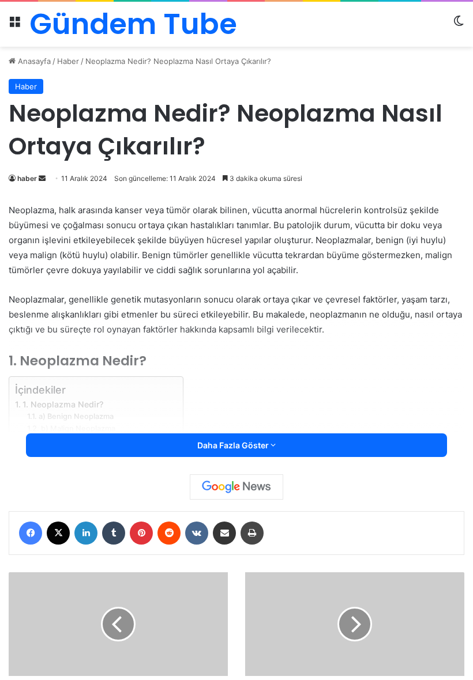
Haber (68, 61)
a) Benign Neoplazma (76, 416)
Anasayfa (33, 61)
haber (27, 178)
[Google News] (236, 487)
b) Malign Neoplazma (78, 428)
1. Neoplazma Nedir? (62, 404)
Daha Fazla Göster (234, 445)
